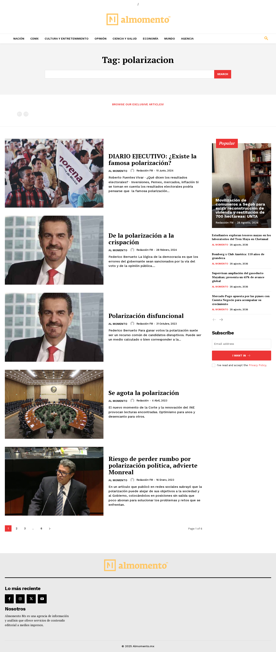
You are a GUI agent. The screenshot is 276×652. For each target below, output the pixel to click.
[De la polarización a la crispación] (54, 250)
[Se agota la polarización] (54, 404)
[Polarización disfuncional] (54, 327)
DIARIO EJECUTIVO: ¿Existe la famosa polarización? (153, 159)
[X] (31, 598)
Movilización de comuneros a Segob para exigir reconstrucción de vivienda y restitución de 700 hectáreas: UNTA (240, 208)
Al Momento (118, 170)
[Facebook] (9, 598)
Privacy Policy (257, 365)
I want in (239, 355)
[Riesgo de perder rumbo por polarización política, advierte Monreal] (54, 481)
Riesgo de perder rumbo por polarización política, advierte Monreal (153, 465)
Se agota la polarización (144, 393)
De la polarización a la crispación (141, 238)
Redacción (142, 400)
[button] (241, 38)
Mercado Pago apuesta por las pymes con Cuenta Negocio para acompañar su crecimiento (241, 300)
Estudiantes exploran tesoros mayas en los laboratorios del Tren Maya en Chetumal (241, 237)
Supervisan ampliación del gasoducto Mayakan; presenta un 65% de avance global (238, 277)
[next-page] (49, 528)
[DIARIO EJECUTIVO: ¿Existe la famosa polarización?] (54, 173)
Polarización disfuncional (146, 316)
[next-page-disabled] (25, 114)
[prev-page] (19, 114)
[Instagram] (20, 598)
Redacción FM (144, 170)
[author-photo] (133, 171)
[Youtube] (42, 598)
